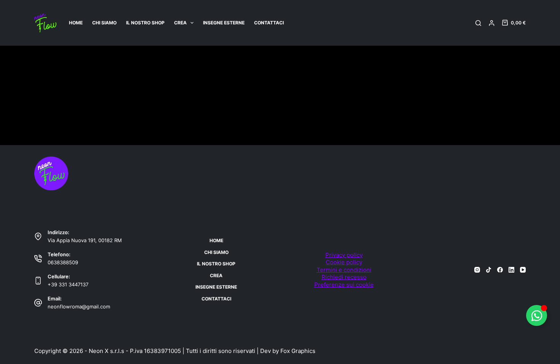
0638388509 (63, 262)
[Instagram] (477, 270)
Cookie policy (344, 262)
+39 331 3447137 (68, 284)
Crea (180, 23)
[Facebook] (500, 270)
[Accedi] (491, 23)
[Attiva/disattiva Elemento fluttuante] (536, 315)
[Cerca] (478, 23)
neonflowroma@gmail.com (79, 306)
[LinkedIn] (511, 270)
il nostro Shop (145, 23)
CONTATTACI (269, 23)
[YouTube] (523, 270)
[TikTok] (488, 270)
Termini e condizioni (344, 269)
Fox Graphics (297, 350)
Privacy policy (344, 255)
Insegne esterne (224, 23)
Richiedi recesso (344, 277)
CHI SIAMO (104, 23)
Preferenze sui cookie (344, 284)
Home (76, 23)
